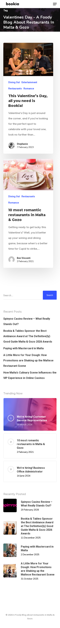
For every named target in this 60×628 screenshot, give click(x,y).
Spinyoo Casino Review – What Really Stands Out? (26, 321)
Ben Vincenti (23, 258)
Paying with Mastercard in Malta (23, 348)
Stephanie (22, 144)
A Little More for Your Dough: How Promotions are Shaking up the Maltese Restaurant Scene (28, 360)
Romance (29, 88)
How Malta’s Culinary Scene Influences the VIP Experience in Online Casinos (29, 375)
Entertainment (29, 82)
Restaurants (15, 88)
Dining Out (14, 82)
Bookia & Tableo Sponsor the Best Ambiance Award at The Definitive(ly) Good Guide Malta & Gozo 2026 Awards (27, 336)
